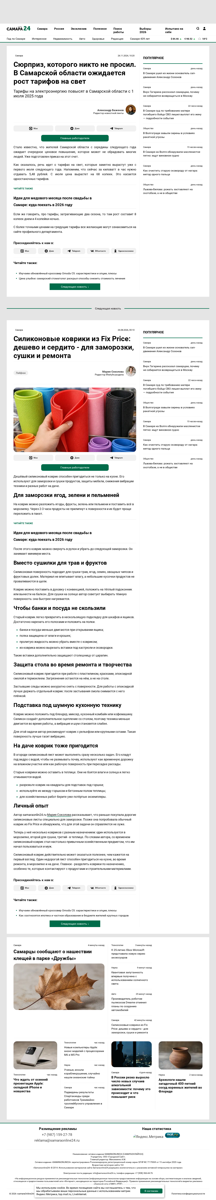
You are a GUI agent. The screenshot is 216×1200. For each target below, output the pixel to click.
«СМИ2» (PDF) (115, 1184)
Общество (148, 128)
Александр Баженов (110, 110)
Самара (19, 55)
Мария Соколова (113, 371)
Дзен (77, 128)
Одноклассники (125, 251)
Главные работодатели (74, 138)
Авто (113, 994)
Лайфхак (21, 373)
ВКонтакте (100, 251)
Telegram (118, 128)
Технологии (117, 945)
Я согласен (151, 1191)
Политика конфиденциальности (188, 1193)
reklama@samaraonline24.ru (57, 1140)
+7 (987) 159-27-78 (57, 1135)
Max (36, 128)
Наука (114, 967)
